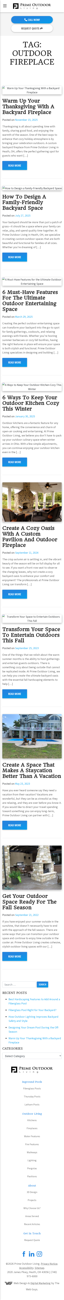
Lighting (32, 1160)
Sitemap (39, 1268)
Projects (32, 1200)
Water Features (32, 1136)
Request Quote (30, 28)
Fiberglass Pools (32, 1088)
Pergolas (32, 1168)
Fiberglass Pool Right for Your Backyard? (32, 1010)
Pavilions (32, 1176)
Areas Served (32, 1216)
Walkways (32, 1152)
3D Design (32, 1192)
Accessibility (26, 1268)
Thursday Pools (32, 1096)
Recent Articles (32, 1224)
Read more (14, 165)
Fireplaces (32, 1128)
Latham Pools (32, 1104)
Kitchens (32, 1120)
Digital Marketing (40, 1283)
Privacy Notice (49, 1263)
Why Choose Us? (32, 1208)
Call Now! (33, 20)
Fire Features (32, 1144)
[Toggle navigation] (5, 5)
